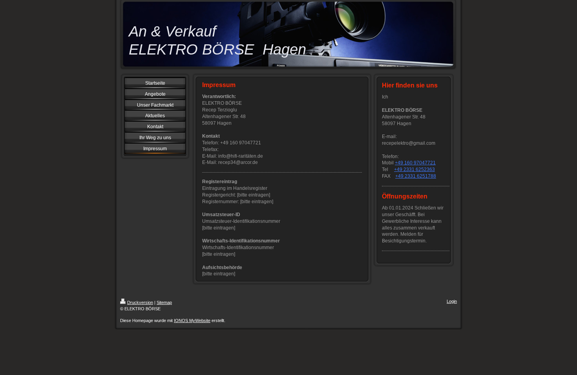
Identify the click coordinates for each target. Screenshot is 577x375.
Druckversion (140, 302)
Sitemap (164, 302)
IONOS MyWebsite (192, 320)
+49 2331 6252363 (414, 169)
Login (452, 301)
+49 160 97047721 (415, 163)
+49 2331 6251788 (415, 176)
